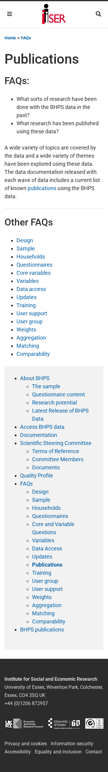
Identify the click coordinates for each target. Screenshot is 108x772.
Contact (94, 752)
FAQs (26, 483)
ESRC (23, 723)
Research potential (54, 402)
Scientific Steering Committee (56, 443)
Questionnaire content (58, 394)
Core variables (33, 273)
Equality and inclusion (58, 752)
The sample (46, 386)
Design (24, 240)
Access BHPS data (42, 427)
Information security (72, 743)
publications (42, 188)
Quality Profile (36, 475)
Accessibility (17, 752)
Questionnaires (34, 265)
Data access (31, 289)
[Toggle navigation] (9, 14)
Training (26, 305)
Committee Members (57, 459)
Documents (46, 467)
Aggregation (31, 338)
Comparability (33, 354)
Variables (27, 281)
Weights (26, 329)
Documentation (38, 435)
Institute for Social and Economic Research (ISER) (54, 15)
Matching (27, 346)
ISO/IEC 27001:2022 (94, 723)
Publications (47, 565)
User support (31, 313)
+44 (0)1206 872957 (26, 703)
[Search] (98, 14)
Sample (25, 248)
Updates (26, 297)
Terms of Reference (55, 451)
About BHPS (35, 378)
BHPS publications (42, 629)
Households (30, 256)
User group (29, 321)
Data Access (47, 548)
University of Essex (64, 723)
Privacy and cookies (25, 743)
